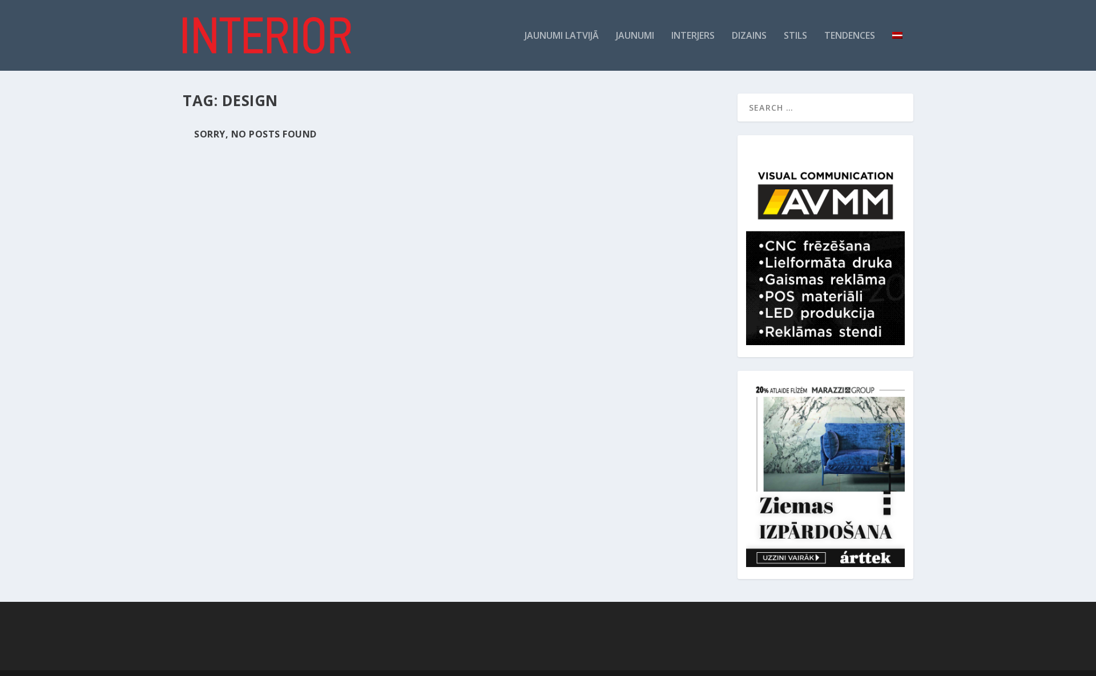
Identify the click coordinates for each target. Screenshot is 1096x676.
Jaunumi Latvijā (562, 36)
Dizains (749, 36)
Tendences (849, 36)
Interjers (693, 36)
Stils (795, 36)
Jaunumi (635, 36)
